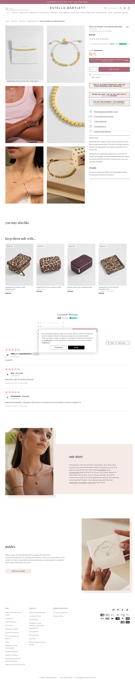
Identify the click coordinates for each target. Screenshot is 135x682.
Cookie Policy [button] (48, 340)
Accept (76, 347)
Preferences (59, 347)
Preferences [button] (46, 342)
